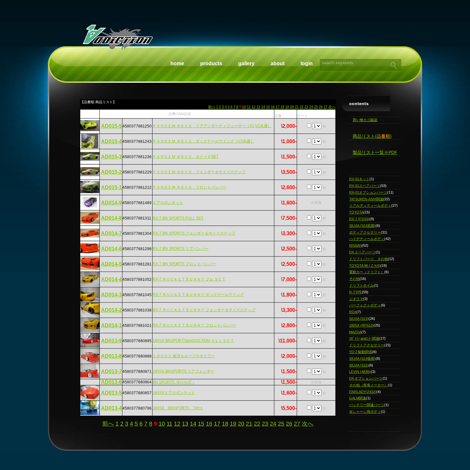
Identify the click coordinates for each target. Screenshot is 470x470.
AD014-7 (111, 233)
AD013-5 (111, 393)
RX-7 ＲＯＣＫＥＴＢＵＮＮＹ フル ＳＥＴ (189, 279)
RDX (352, 312)
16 (273, 107)
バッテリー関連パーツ (366, 405)
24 (311, 107)
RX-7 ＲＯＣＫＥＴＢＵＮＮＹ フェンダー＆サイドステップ (204, 310)
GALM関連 (357, 398)
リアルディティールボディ (370, 205)
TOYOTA (356, 212)
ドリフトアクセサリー (366, 345)
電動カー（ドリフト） (366, 272)
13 (258, 107)
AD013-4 (111, 408)
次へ (331, 107)
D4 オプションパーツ (366, 378)
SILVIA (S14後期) (362, 358)
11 (249, 107)
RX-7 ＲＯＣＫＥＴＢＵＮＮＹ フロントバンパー (194, 325)
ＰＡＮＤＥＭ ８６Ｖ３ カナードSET (185, 156)
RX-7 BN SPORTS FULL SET (178, 218)
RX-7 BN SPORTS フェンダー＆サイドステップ (194, 233)
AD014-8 (111, 218)
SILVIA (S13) (359, 318)
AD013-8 (111, 356)
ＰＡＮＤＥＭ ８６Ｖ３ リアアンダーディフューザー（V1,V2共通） (212, 126)
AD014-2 (111, 310)
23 (306, 107)
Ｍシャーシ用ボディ (365, 411)
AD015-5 (111, 126)
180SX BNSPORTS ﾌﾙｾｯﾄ (178, 408)
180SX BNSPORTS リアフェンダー (183, 371)
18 (282, 107)
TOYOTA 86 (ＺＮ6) (364, 265)
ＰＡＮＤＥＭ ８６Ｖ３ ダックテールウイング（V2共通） (203, 141)
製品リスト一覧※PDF (375, 152)
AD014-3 (111, 294)
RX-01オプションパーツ (368, 192)
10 (244, 107)
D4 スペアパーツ (362, 252)
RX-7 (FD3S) (359, 219)
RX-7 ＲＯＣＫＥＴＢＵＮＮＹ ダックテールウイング (198, 294)
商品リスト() (372, 136)
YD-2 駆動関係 (360, 352)
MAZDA (355, 332)
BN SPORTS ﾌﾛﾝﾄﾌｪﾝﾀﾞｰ (174, 382)
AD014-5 (111, 264)
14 (263, 107)
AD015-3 (111, 156)
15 (268, 107)
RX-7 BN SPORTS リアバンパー (180, 248)
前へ (211, 107)
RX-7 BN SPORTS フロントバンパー (184, 264)
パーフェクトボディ (365, 305)
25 (316, 107)
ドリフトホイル (361, 285)
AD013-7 (111, 371)
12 (253, 107)
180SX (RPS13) (361, 325)
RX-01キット (359, 179)
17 (277, 107)
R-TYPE (355, 292)
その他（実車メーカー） (368, 385)
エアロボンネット (168, 202)
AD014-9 (111, 202)
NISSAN (355, 245)
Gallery (246, 63)
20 (292, 107)
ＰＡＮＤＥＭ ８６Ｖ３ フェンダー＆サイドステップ (199, 172)
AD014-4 (111, 279)
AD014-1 (111, 325)
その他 (354, 279)
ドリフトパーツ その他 (368, 259)
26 (321, 107)
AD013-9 (111, 340)
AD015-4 (111, 141)
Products (211, 63)
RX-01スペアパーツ (364, 186)
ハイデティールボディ (366, 239)
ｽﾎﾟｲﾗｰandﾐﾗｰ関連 (364, 338)
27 (325, 107)
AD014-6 (111, 248)
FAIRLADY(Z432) (362, 392)
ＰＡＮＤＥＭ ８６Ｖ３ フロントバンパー (189, 187)
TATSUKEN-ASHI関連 (366, 199)
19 (287, 107)
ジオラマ (356, 299)
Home (177, 63)
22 (301, 107)
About (277, 63)
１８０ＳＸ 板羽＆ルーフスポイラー (184, 356)
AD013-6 (111, 382)
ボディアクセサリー (365, 232)
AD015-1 (111, 187)
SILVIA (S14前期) (362, 225)
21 (297, 107)
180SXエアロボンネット (174, 392)
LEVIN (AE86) (360, 372)
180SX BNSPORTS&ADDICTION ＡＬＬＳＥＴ (193, 340)
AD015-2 (111, 172)
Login (307, 63)
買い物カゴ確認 (365, 120)
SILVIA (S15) (359, 365)
